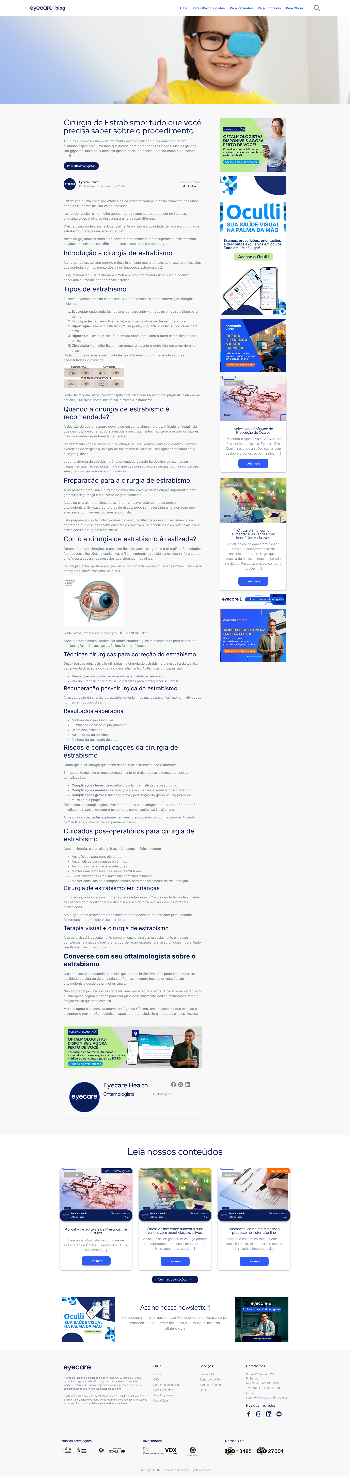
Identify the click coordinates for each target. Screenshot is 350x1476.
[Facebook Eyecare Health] (248, 1413)
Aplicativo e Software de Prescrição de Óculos (253, 430)
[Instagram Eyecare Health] (258, 1413)
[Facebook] (173, 1084)
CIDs (184, 8)
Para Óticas (295, 8)
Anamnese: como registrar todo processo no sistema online (254, 1230)
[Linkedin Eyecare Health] (268, 1413)
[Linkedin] (187, 1084)
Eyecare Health (125, 1085)
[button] (175, 1279)
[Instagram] (180, 1084)
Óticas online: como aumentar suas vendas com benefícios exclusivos (253, 534)
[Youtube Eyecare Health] (279, 1413)
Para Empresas (269, 8)
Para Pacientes (241, 8)
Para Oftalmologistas (209, 8)
